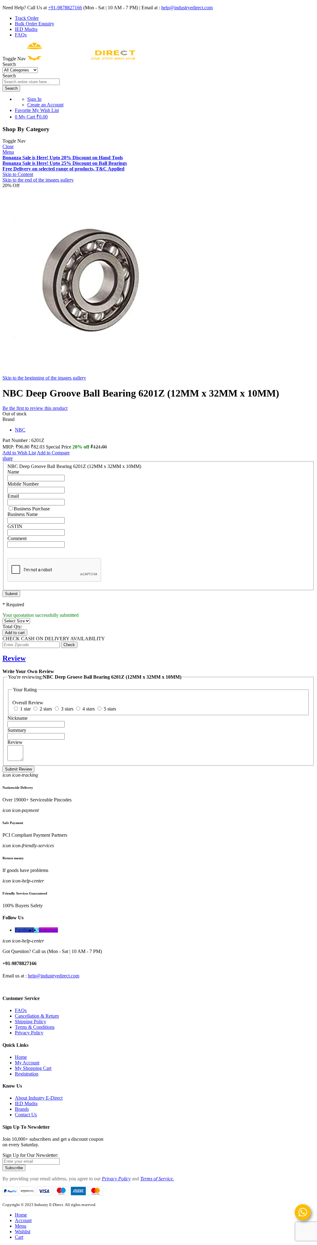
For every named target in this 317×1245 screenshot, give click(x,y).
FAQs (21, 34)
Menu (8, 152)
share (7, 458)
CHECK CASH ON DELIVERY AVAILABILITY (53, 638)
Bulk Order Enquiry (34, 23)
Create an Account (45, 104)
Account (23, 1220)
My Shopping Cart (33, 1068)
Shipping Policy (30, 1021)
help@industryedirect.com (187, 7)
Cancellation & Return (37, 1016)
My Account (27, 1062)
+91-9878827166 (65, 7)
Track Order (27, 18)
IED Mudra (26, 29)
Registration (26, 1073)
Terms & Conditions (34, 1027)
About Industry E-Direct (39, 1098)
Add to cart (15, 632)
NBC (20, 429)
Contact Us (26, 1114)
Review (14, 658)
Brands (22, 1109)
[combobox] (31, 82)
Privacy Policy (29, 1032)
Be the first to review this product (34, 408)
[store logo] (81, 58)
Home (21, 1057)
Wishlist (22, 1231)
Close (8, 146)
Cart (19, 1237)
